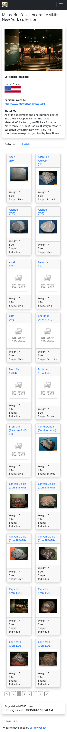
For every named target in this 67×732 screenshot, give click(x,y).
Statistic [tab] (26, 144)
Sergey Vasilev (38, 727)
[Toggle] (60, 5)
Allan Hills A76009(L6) (43, 160)
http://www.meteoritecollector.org (25, 103)
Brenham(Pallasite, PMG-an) (18, 430)
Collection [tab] (10, 144)
